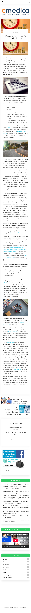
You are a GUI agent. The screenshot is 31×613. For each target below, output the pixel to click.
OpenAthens (8, 229)
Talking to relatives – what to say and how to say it (15, 433)
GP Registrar (6, 564)
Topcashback (24, 281)
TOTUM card (10, 342)
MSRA (4, 572)
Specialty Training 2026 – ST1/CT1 (11, 488)
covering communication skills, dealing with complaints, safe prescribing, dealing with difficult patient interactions (15, 249)
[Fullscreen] (27, 546)
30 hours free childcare (13, 331)
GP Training (6, 567)
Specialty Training (7, 577)
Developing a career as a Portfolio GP (15, 439)
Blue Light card (17, 369)
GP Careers (5, 562)
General (15, 32)
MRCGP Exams (6, 569)
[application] (15, 540)
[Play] (4, 546)
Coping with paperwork (15, 427)
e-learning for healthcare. (16, 232)
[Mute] (24, 546)
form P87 (10, 127)
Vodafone (24, 268)
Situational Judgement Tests (9, 575)
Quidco (6, 283)
